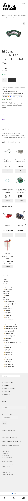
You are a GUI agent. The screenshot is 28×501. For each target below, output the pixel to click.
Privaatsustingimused (9, 388)
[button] (24, 23)
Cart (21, 497)
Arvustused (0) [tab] (5, 124)
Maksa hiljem (7, 391)
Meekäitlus (10, 15)
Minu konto (4, 498)
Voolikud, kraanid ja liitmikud (20, 15)
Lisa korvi (11, 80)
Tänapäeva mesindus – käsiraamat (10, 445)
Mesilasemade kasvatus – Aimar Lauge (11, 441)
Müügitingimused (8, 382)
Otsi (14, 498)
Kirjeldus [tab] (4, 115)
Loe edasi (7, 200)
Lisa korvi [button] (7, 171)
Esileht (4, 15)
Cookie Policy (7, 394)
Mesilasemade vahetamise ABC (9, 437)
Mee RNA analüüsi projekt (8, 430)
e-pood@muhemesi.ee (7, 469)
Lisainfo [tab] (4, 119)
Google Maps (9, 461)
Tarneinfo (6, 385)
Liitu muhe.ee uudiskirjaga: (8, 415)
